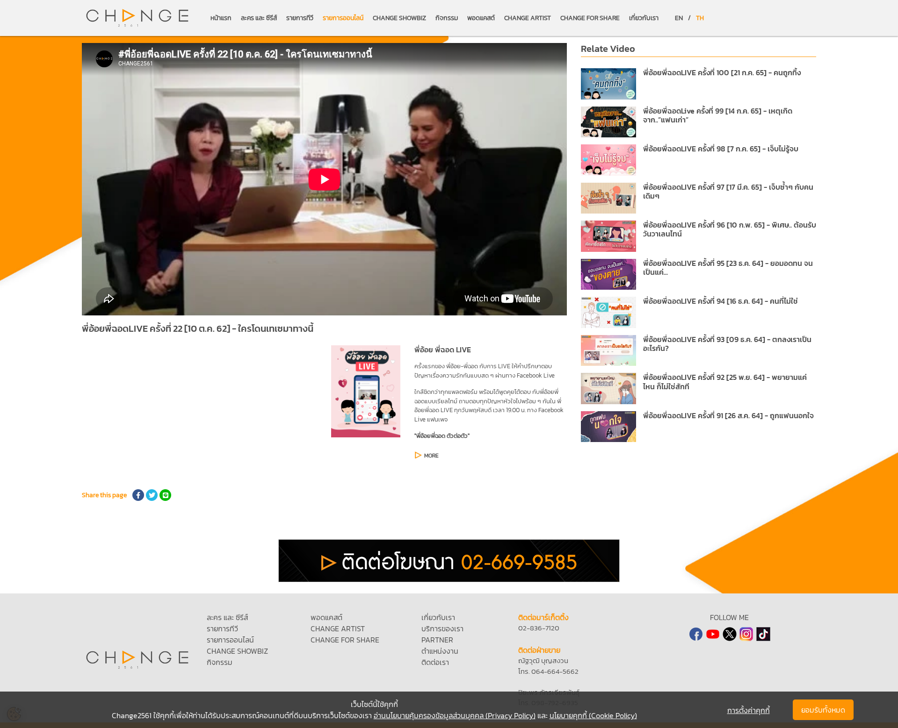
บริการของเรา (442, 628)
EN (679, 18)
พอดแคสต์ (481, 18)
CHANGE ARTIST (527, 18)
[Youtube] (712, 634)
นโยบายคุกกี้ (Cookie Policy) (593, 715)
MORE (431, 455)
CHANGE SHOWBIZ (399, 18)
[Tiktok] (763, 634)
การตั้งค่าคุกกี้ (748, 710)
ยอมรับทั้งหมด (823, 709)
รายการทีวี (299, 18)
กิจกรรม (446, 18)
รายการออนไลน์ (343, 18)
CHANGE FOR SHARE (590, 18)
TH (700, 18)
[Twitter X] (729, 634)
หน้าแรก (221, 18)
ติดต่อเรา (435, 662)
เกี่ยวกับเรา (644, 18)
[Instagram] (746, 634)
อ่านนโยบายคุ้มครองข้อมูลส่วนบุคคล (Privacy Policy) (455, 715)
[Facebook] (695, 634)
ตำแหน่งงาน (439, 651)
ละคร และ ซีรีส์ (259, 18)
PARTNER (437, 639)
